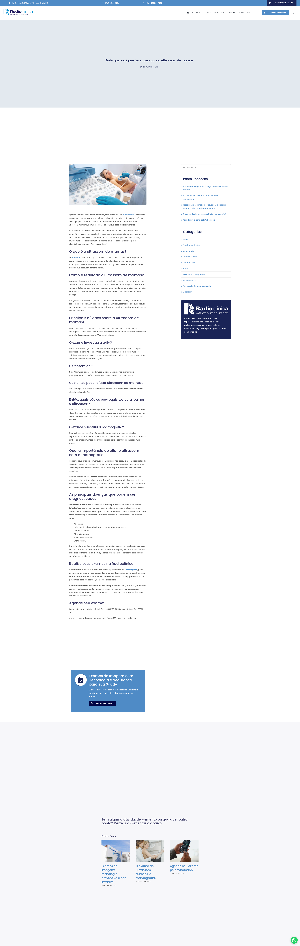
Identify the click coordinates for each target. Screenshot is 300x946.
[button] (293, 12)
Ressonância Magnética (194, 274)
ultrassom (75, 257)
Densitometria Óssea (192, 245)
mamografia (128, 214)
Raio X (185, 268)
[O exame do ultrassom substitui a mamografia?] (150, 851)
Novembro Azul (190, 256)
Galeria (118, 851)
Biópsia (186, 239)
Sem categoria (189, 280)
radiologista (131, 569)
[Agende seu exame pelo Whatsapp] (184, 851)
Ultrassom (187, 292)
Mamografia (188, 251)
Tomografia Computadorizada (197, 286)
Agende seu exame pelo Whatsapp (199, 220)
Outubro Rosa (189, 262)
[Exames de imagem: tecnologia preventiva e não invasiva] (115, 851)
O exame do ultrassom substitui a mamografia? (204, 214)
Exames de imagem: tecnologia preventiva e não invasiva (113, 851)
